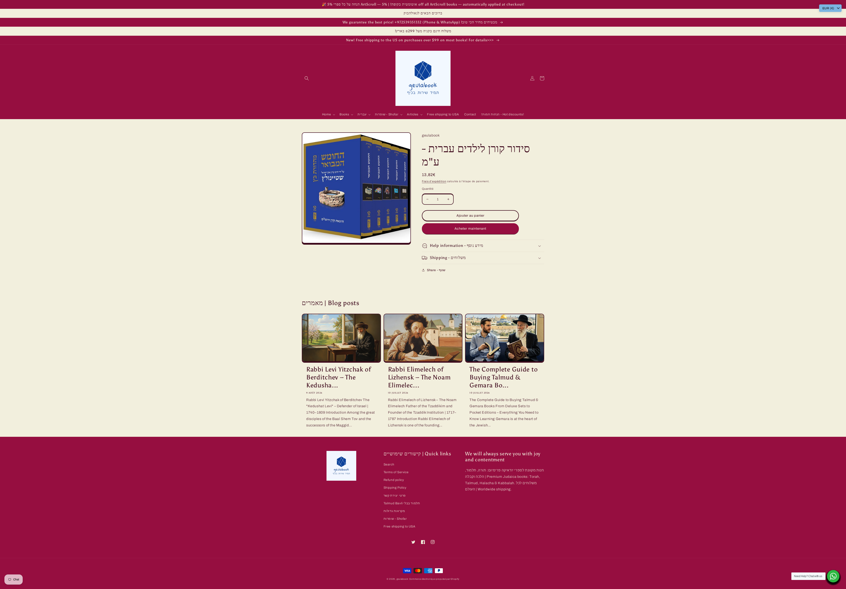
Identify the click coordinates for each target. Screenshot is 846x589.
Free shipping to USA (400, 526)
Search (389, 464)
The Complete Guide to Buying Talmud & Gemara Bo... (503, 377)
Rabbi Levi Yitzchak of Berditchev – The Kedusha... (338, 377)
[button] (307, 78)
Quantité (427, 188)
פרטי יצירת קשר (395, 495)
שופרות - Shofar (395, 518)
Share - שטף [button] (436, 270)
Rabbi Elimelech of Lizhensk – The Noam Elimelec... (419, 377)
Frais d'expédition (434, 181)
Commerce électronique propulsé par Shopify (434, 579)
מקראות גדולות (394, 511)
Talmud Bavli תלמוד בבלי (402, 503)
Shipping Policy (395, 487)
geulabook (402, 579)
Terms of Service (396, 472)
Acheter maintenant (470, 228)
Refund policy (394, 480)
